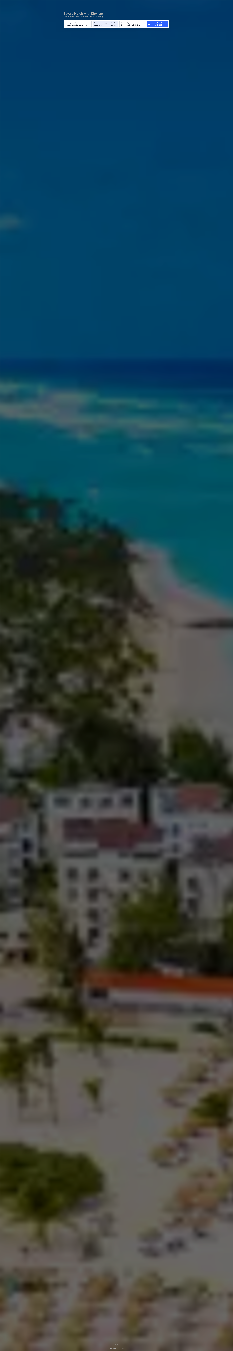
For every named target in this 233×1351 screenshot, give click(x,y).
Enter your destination (73, 23)
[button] (191, 3)
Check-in (96, 23)
